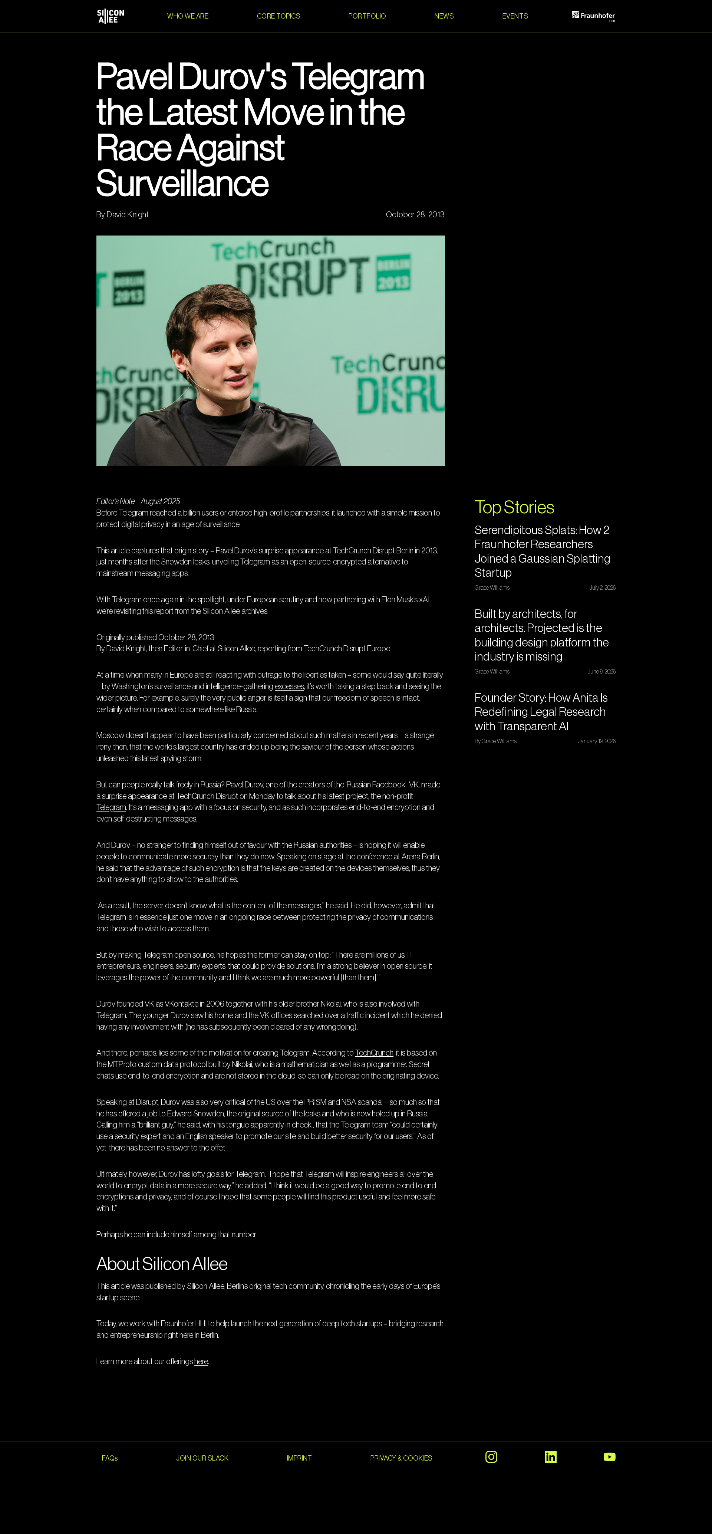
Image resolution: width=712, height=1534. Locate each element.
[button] (278, 16)
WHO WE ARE (187, 16)
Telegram (111, 807)
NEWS (444, 16)
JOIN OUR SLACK (202, 1458)
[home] (110, 16)
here (201, 1361)
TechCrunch (374, 1053)
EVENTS (515, 16)
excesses (289, 686)
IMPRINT (299, 1458)
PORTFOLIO (367, 16)
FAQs (110, 1458)
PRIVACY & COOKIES (401, 1458)
